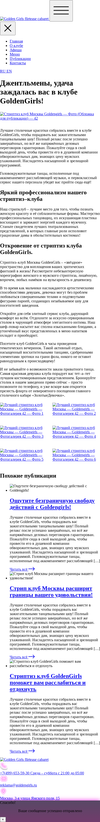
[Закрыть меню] (8, 28)
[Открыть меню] (61, 11)
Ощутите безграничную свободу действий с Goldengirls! (52, 503)
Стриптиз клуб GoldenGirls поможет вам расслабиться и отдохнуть (48, 682)
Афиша (16, 50)
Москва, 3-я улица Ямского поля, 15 (30, 798)
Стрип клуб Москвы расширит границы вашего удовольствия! (51, 591)
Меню (15, 54)
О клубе (16, 46)
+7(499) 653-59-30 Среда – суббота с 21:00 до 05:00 (42, 773)
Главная (16, 41)
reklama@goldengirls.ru (18, 785)
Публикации (20, 59)
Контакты (18, 63)
